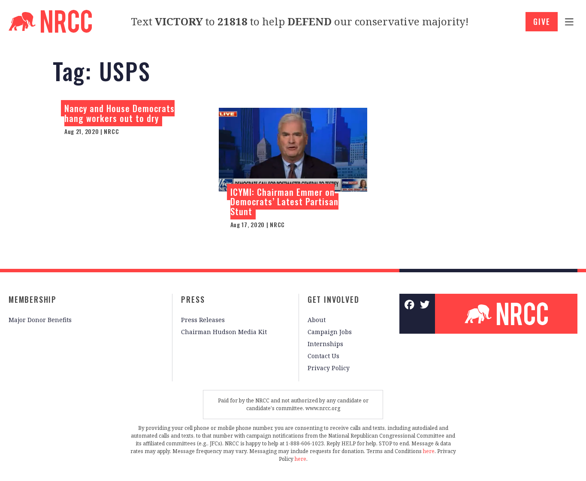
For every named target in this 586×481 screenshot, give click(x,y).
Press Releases (203, 320)
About (317, 320)
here (429, 451)
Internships (325, 344)
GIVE (541, 21)
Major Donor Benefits (40, 320)
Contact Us (323, 356)
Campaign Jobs (330, 332)
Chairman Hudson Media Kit (224, 332)
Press (193, 299)
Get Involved (333, 299)
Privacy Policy (329, 368)
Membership (33, 299)
